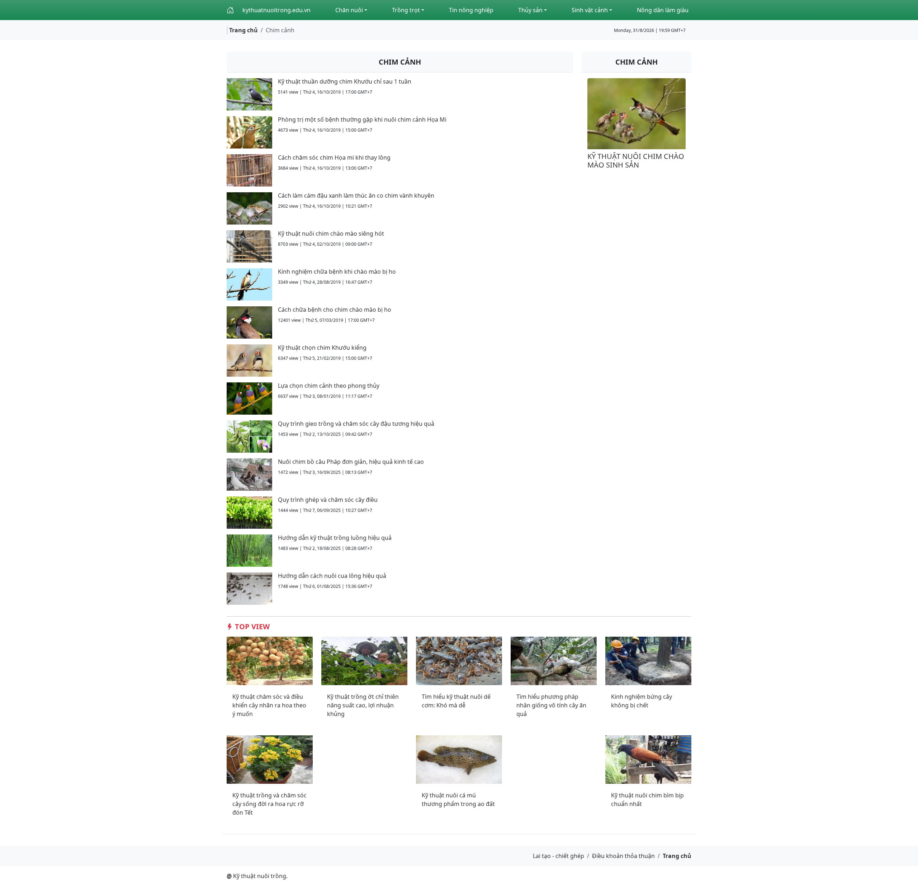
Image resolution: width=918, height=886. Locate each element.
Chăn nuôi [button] (349, 10)
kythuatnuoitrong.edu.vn (276, 10)
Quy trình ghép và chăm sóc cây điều (328, 500)
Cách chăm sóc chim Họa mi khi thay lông (334, 157)
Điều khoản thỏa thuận (623, 856)
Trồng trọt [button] (406, 10)
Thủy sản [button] (530, 10)
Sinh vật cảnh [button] (590, 10)
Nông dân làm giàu (662, 10)
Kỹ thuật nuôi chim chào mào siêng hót (331, 233)
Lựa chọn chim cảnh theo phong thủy (328, 386)
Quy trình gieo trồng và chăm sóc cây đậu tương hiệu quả (356, 424)
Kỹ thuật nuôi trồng (256, 876)
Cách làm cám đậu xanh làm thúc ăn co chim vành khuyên (356, 195)
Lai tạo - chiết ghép (558, 856)
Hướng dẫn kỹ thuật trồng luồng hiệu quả (335, 538)
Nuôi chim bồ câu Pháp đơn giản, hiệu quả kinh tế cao (351, 462)
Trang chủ (243, 30)
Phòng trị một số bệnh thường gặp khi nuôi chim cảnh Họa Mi (362, 119)
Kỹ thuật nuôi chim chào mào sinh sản (635, 160)
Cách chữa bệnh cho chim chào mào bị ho (334, 310)
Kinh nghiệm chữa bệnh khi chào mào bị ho (337, 271)
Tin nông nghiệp (471, 10)
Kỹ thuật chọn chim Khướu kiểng (322, 348)
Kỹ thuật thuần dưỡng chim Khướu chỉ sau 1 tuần (344, 81)
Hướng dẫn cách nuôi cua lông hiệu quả (332, 576)
